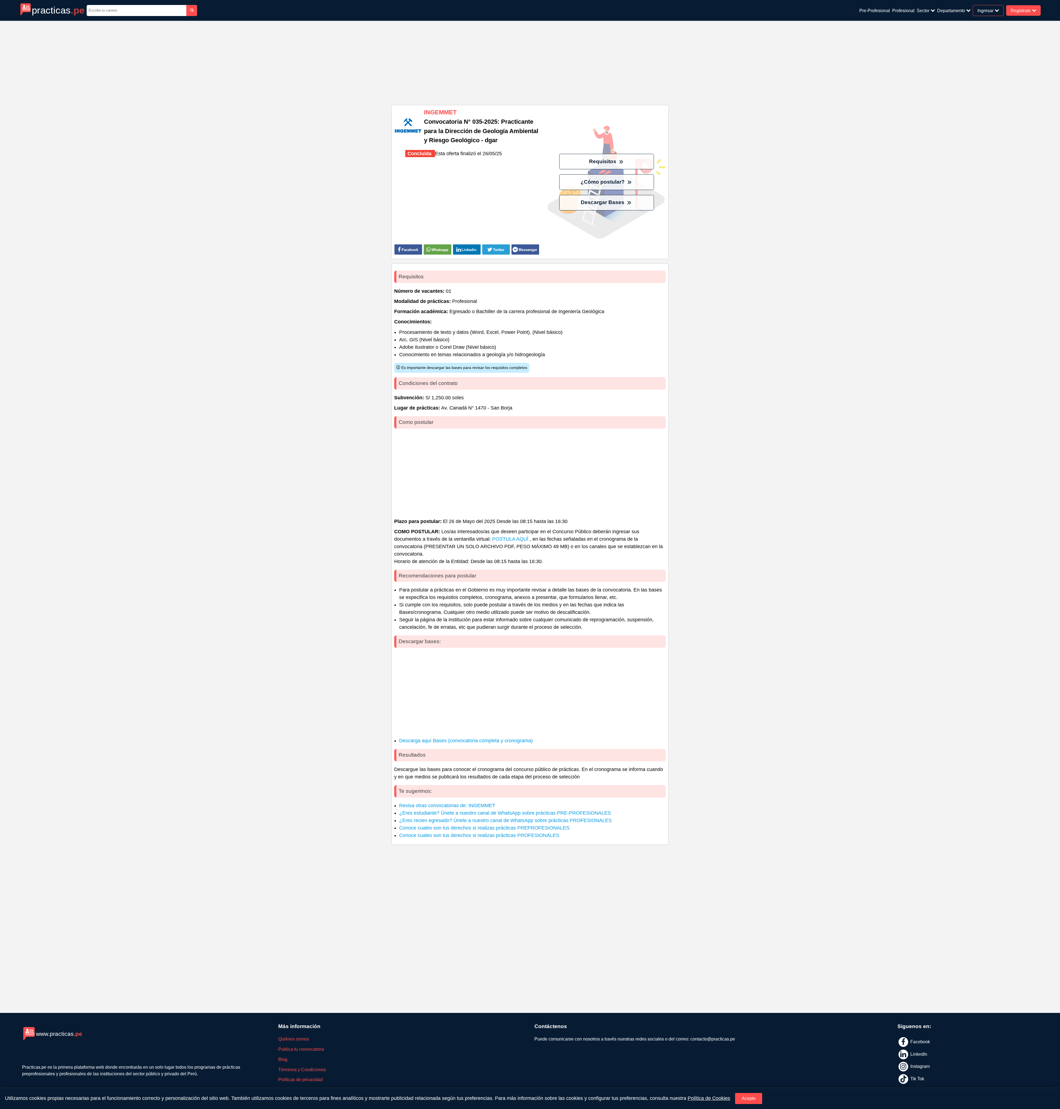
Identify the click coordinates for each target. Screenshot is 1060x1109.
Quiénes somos (293, 1039)
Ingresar (986, 10)
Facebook (919, 1041)
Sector (924, 10)
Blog (282, 1059)
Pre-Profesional (874, 10)
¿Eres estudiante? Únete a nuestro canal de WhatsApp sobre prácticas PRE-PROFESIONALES (505, 813)
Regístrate (1021, 10)
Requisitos (603, 161)
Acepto (749, 1098)
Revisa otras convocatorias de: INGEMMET (447, 805)
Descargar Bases (603, 202)
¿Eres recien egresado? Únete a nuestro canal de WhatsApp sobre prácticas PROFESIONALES (505, 820)
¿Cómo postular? (603, 182)
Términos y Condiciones (302, 1069)
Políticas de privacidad (300, 1079)
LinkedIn (918, 1054)
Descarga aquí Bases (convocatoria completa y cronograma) (466, 740)
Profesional (903, 10)
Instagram (919, 1066)
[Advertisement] (530, 60)
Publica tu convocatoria (301, 1049)
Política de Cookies (709, 1098)
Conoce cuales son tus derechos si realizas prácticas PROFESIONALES (479, 835)
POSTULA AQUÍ (511, 539)
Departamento (951, 10)
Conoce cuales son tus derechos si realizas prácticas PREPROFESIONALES (484, 828)
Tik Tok (916, 1078)
